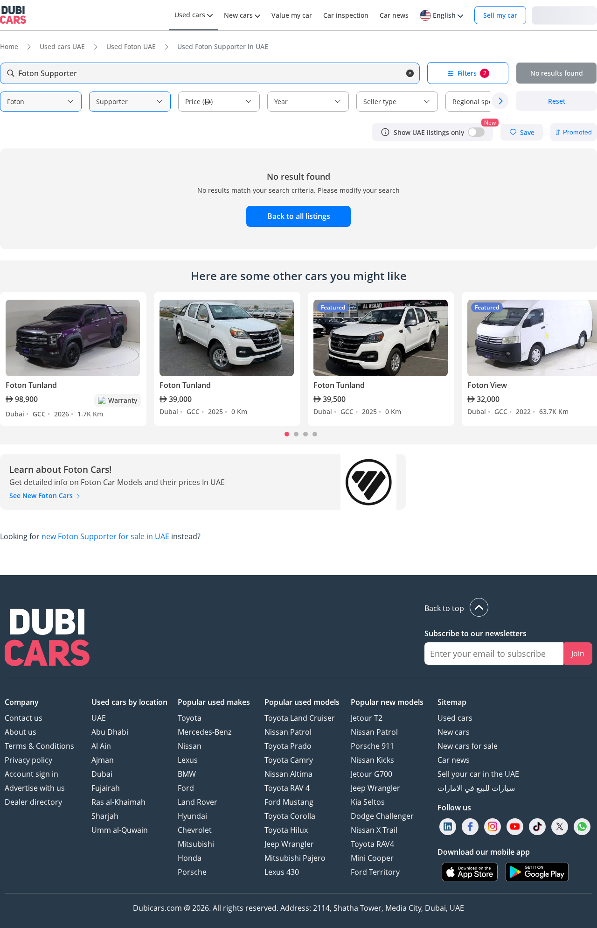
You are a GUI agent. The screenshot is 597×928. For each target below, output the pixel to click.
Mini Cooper (372, 858)
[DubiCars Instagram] (492, 827)
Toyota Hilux (286, 830)
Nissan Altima (288, 774)
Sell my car (500, 15)
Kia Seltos (368, 802)
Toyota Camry (288, 760)
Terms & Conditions (39, 746)
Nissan (189, 746)
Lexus (188, 760)
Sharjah (104, 816)
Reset (556, 101)
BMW (187, 774)
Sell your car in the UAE (478, 774)
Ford (186, 788)
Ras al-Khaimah (118, 802)
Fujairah (105, 788)
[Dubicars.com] (47, 638)
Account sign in (31, 774)
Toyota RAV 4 (287, 788)
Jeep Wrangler (289, 844)
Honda (189, 858)
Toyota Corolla (289, 816)
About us (20, 732)
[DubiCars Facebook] (470, 827)
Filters (472, 73)
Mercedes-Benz (204, 732)
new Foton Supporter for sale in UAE (105, 536)
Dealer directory (33, 802)
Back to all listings (298, 216)
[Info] (385, 132)
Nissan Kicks (372, 760)
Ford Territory (375, 872)
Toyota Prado (288, 746)
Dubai (101, 774)
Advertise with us (35, 788)
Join (577, 653)
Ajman (102, 760)
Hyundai (192, 816)
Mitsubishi (196, 844)
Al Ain (101, 746)
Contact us (23, 718)
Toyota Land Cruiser (299, 718)
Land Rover (197, 802)
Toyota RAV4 (372, 844)
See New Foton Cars (42, 495)
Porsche (192, 872)
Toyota (189, 718)
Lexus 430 (281, 872)
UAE (98, 718)
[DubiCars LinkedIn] (447, 827)
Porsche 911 (372, 746)
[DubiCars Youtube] (515, 827)
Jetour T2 (366, 718)
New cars (453, 732)
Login (564, 14)
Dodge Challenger (382, 816)
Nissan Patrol (288, 732)
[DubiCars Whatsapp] (582, 827)
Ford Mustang (288, 802)
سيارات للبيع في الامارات (476, 788)
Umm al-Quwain (119, 830)
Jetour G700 (371, 774)
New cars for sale (467, 746)
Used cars (454, 718)
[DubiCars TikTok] (537, 827)
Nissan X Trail (374, 830)
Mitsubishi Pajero (295, 858)
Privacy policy (28, 760)
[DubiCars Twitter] (559, 827)
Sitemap (451, 702)
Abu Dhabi (109, 732)
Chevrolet (195, 830)
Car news (453, 760)
